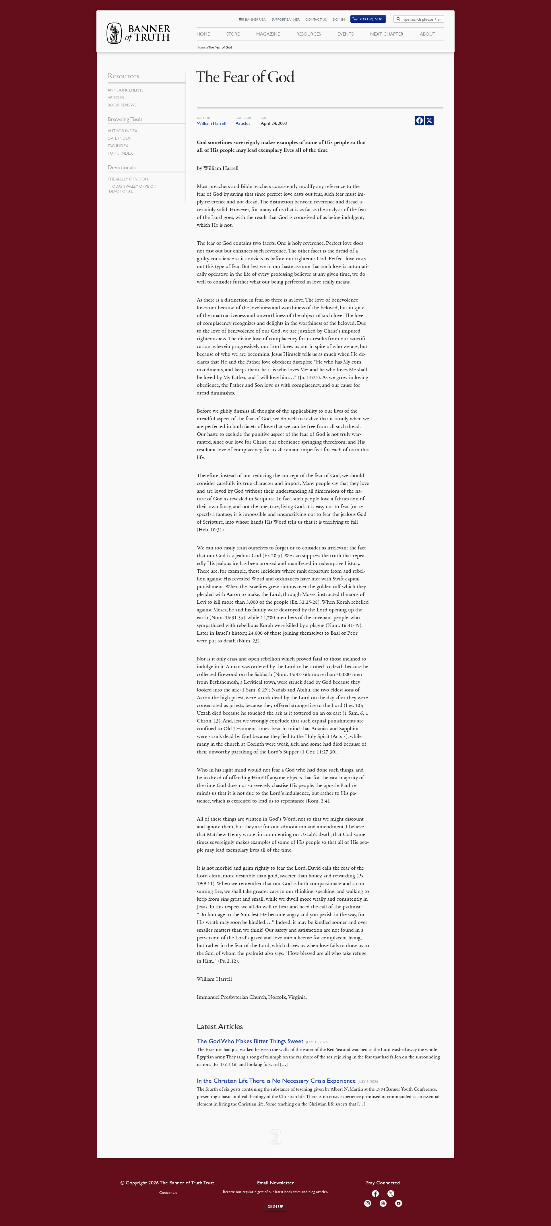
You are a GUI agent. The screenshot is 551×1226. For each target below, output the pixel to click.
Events (345, 34)
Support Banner (285, 19)
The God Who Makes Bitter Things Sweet (250, 1041)
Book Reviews (122, 104)
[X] (429, 120)
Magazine (268, 34)
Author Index (122, 130)
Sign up (275, 1206)
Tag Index (118, 145)
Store (233, 34)
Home (201, 47)
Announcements (125, 90)
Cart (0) (371, 19)
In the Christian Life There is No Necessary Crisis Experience (276, 1080)
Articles (243, 123)
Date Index (119, 138)
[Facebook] (419, 120)
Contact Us (316, 19)
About (427, 34)
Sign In (339, 19)
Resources (308, 34)
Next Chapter (386, 34)
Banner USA (255, 19)
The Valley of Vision (128, 178)
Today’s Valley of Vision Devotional (132, 188)
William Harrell (211, 123)
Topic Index (120, 153)
